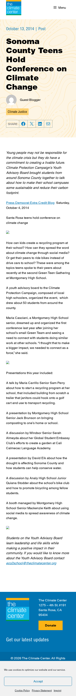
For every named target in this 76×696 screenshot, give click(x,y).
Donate (50, 625)
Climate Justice (17, 112)
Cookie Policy (22, 690)
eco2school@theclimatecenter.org (31, 563)
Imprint (57, 690)
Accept (38, 681)
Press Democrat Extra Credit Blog (30, 203)
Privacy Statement (42, 690)
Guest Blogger (30, 100)
